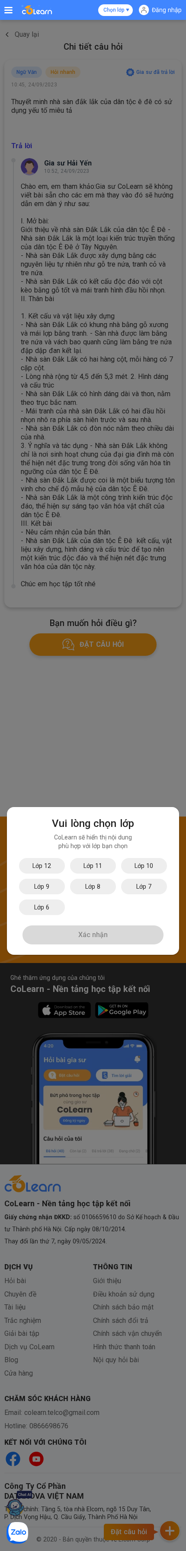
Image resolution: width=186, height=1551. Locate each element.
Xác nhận (93, 935)
